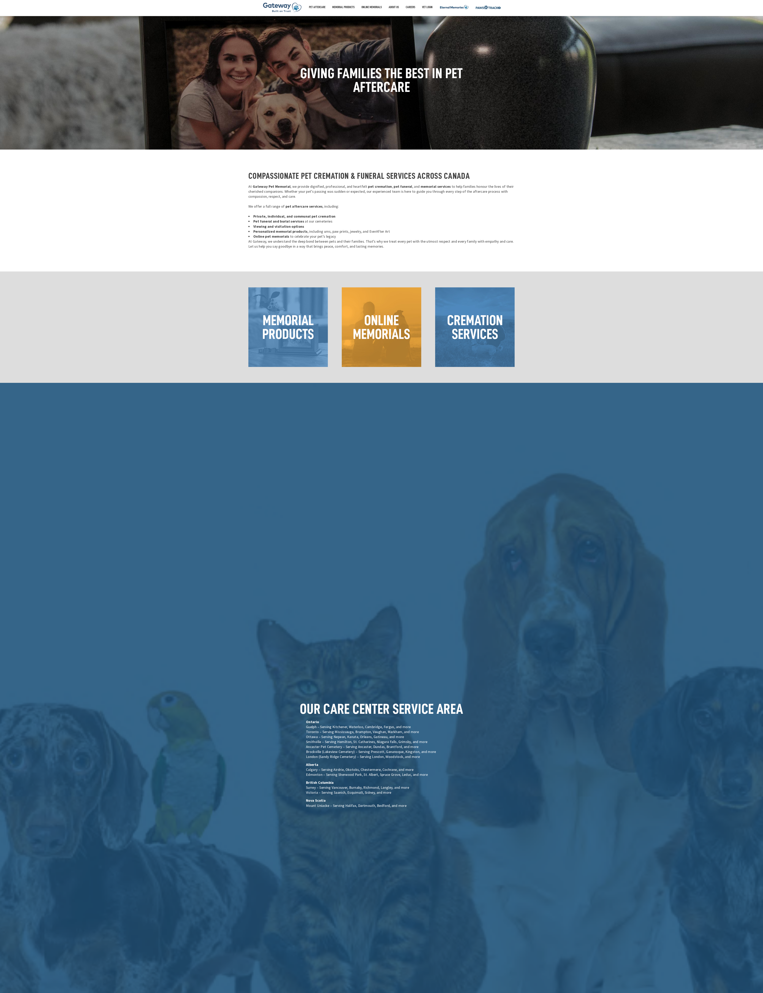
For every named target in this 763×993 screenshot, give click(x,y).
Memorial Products (343, 7)
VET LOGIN (427, 7)
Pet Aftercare (317, 7)
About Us (394, 7)
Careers (410, 7)
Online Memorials (371, 7)
